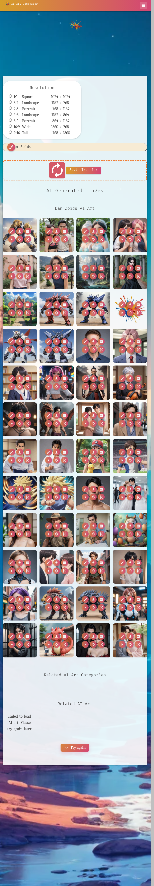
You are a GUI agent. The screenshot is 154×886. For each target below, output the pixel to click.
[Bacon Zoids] (57, 309)
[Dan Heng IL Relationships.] (93, 419)
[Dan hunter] (57, 530)
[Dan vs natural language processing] (57, 567)
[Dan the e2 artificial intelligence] (20, 567)
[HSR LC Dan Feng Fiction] (20, 640)
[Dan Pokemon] (93, 456)
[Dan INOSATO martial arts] (57, 456)
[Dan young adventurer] (93, 567)
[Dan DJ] (57, 383)
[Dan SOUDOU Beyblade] (20, 493)
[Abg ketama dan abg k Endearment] (57, 235)
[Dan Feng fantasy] (93, 383)
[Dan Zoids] (20, 235)
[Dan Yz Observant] (20, 530)
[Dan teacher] (130, 530)
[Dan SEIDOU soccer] (130, 456)
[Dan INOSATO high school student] (20, 456)
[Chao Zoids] (57, 346)
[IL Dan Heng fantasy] (93, 640)
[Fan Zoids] (93, 603)
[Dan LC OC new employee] (130, 346)
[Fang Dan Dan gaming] (130, 603)
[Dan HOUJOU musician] (130, 383)
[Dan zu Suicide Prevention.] (130, 567)
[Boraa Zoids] (93, 309)
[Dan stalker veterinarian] (93, 530)
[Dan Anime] (20, 383)
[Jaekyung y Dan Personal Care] (130, 640)
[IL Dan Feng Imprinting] (57, 640)
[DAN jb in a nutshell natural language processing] (93, 346)
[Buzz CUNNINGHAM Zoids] (20, 346)
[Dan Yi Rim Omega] (130, 493)
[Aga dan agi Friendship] (130, 235)
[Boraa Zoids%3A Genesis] (130, 309)
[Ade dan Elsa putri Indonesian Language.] (93, 235)
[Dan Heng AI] (57, 419)
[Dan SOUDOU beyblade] (57, 493)
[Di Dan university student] (20, 603)
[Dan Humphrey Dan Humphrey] (130, 419)
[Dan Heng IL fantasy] (20, 419)
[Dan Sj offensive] (93, 493)
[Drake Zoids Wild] (57, 603)
